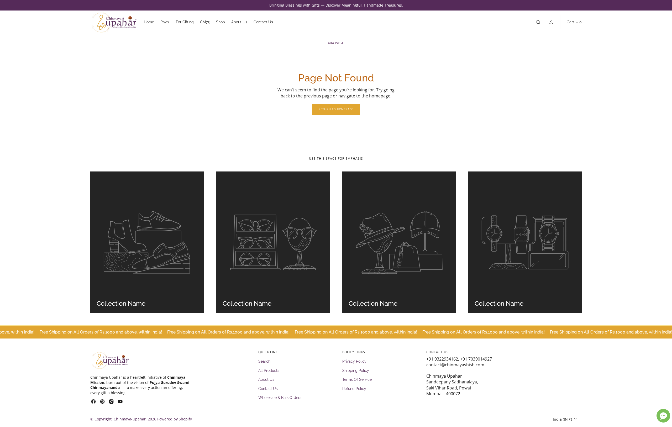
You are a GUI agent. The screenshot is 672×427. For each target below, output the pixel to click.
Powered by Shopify (174, 418)
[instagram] (111, 401)
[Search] (537, 22)
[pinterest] (102, 401)
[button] (551, 22)
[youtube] (120, 401)
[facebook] (93, 401)
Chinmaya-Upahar (130, 418)
